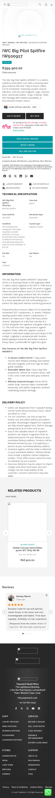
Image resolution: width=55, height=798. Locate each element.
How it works (18, 130)
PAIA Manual (34, 760)
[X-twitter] (22, 708)
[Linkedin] (39, 708)
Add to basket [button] (27, 565)
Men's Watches (46, 161)
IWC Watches (21, 42)
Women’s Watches (11, 731)
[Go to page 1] (25, 633)
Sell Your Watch (36, 726)
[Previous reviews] (4, 611)
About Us (32, 756)
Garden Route (9, 756)
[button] (5, 4)
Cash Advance (35, 731)
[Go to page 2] (27, 633)
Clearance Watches (12, 740)
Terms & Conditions (19, 787)
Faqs (30, 774)
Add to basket (14, 116)
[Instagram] (27, 708)
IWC (9, 157)
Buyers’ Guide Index (38, 743)
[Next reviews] (50, 611)
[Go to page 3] (29, 633)
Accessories (8, 735)
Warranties (34, 765)
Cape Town (7, 765)
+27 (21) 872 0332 (27, 702)
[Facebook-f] (16, 708)
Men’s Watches (9, 726)
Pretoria (6, 770)
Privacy (6, 787)
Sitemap (48, 787)
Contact (32, 770)
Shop (4, 42)
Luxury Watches (34, 161)
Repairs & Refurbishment (35, 736)
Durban (6, 774)
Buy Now (34, 116)
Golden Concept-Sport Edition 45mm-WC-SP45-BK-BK (27, 549)
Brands (11, 42)
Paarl (5, 760)
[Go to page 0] (23, 633)
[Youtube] (33, 708)
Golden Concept (28, 544)
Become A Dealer (36, 722)
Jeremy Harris (23, 596)
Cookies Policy (36, 787)
